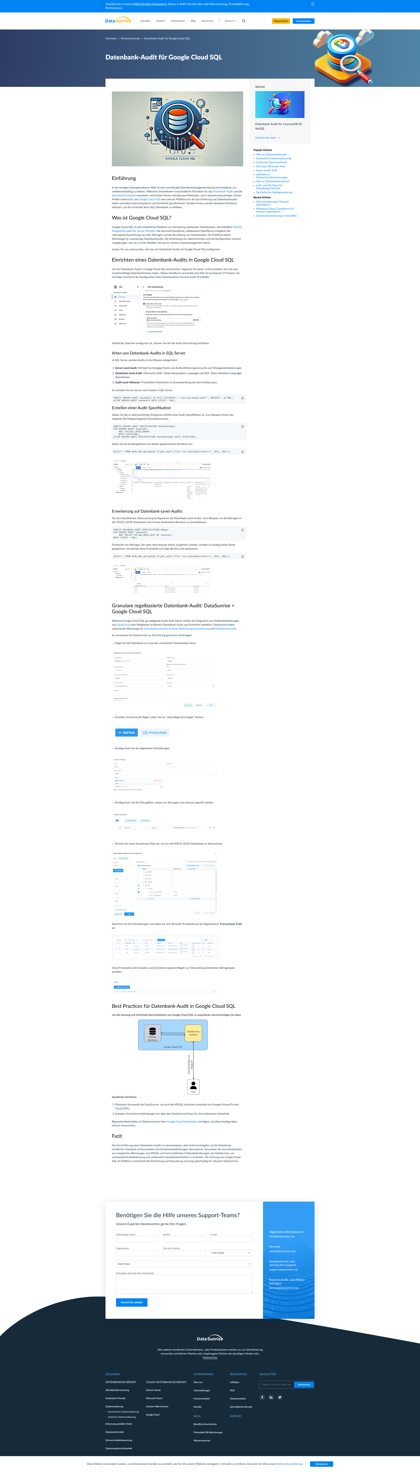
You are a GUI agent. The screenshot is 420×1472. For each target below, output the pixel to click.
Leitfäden (234, 1382)
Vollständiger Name (126, 1235)
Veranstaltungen (202, 1390)
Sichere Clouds (153, 1390)
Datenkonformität (225, 628)
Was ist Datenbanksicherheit (272, 181)
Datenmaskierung (114, 1406)
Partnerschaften (202, 1399)
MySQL (237, 227)
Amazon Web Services (157, 1406)
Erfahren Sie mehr (265, 137)
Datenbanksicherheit (124, 195)
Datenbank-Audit (223, 191)
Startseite (111, 38)
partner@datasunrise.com (284, 1288)
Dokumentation (238, 1399)
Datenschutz (210, 1357)
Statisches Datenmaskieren (271, 162)
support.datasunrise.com (283, 1269)
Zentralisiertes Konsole (241, 1407)
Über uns (198, 1382)
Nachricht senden (132, 1302)
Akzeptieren (321, 1464)
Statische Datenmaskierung (122, 1417)
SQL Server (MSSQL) (143, 231)
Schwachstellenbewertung (118, 1440)
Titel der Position (171, 1248)
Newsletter (267, 1374)
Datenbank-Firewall (115, 1398)
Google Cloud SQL (149, 199)
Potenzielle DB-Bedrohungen (208, 1432)
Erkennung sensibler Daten (118, 1424)
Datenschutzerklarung (289, 1464)
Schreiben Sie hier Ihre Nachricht (135, 1273)
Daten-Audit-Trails (266, 170)
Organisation (122, 1248)
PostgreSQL (119, 231)
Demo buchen (281, 21)
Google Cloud (152, 1415)
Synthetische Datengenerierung (274, 192)
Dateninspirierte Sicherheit (118, 1448)
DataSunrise (124, 625)
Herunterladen (303, 21)
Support (160, 21)
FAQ (232, 1390)
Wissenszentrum (130, 38)
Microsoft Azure (154, 1398)
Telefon (166, 1235)
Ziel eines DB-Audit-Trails (270, 166)
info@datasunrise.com (282, 1236)
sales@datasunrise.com (282, 1251)
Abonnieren (304, 1385)
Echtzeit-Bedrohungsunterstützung (189, 628)
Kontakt (197, 1407)
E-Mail (213, 1235)
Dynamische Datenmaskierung (273, 158)
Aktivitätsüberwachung (117, 1390)
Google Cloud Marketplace (182, 1121)
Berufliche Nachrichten (205, 1424)
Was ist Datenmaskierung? (271, 154)
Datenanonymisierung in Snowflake (276, 215)
